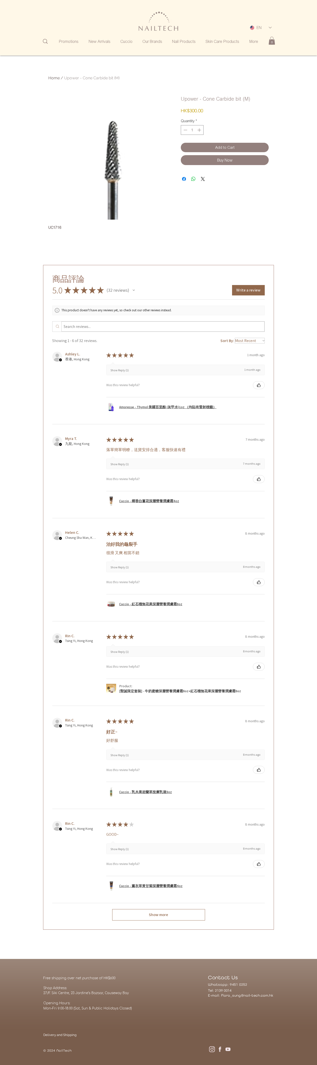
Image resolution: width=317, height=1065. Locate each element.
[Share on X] (203, 179)
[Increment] (199, 130)
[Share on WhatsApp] (193, 179)
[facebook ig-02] (220, 1049)
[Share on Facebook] (184, 179)
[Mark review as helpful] (259, 385)
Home (54, 78)
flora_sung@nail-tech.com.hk (247, 995)
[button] (134, 290)
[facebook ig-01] (212, 1049)
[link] (271, 41)
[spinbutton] (192, 130)
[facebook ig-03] (228, 1049)
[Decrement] (185, 130)
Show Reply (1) (119, 370)
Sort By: (227, 340)
